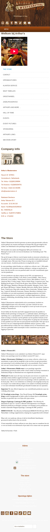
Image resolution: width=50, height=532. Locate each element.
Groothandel (9, 96)
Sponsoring (8, 129)
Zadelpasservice (10, 102)
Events (6, 118)
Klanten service (10, 85)
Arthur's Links (9, 134)
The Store (7, 69)
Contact (6, 75)
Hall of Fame (8, 113)
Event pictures (9, 124)
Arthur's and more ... (12, 107)
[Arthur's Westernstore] (25, 5)
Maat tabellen (9, 91)
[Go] (35, 526)
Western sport (9, 140)
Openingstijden (9, 80)
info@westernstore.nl (9, 191)
